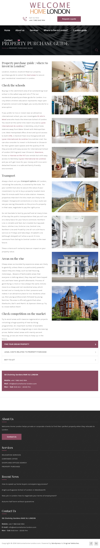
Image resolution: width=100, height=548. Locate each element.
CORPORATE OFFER (9, 459)
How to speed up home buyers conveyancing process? (25, 484)
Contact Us (11, 437)
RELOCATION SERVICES (11, 455)
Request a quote (69, 19)
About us (19, 30)
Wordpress (56, 543)
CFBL (10, 136)
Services (34, 30)
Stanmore (39, 152)
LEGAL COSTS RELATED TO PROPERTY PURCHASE (25, 352)
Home (7, 30)
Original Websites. (71, 543)
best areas (31, 75)
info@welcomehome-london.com (23, 384)
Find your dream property (16, 344)
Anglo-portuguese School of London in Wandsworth (23, 490)
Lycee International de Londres (15, 139)
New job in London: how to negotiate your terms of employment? (29, 496)
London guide (80, 30)
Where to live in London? (56, 30)
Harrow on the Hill (18, 155)
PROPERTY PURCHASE (11, 466)
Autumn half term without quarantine (18, 501)
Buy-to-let (9, 360)
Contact (8, 40)
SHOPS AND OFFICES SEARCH (14, 463)
